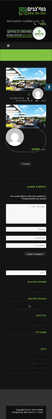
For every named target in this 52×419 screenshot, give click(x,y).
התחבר (42, 357)
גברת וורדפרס (37, 306)
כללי (43, 340)
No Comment (21, 101)
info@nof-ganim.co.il (23, 21)
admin (15, 98)
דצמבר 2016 (39, 323)
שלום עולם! (40, 289)
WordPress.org (38, 370)
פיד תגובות (40, 366)
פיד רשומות (40, 361)
